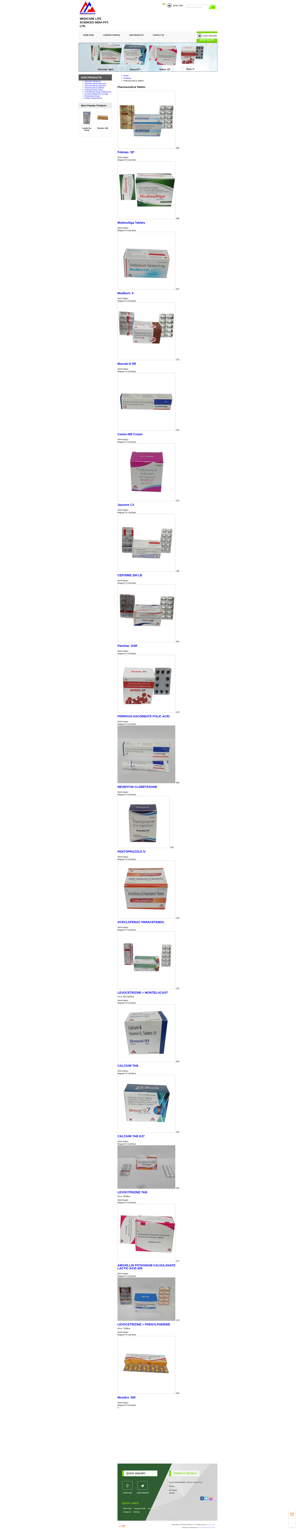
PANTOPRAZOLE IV (131, 851)
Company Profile (111, 35)
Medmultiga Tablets (131, 222)
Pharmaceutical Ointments (95, 84)
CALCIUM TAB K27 (131, 1136)
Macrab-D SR (126, 363)
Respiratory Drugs (92, 96)
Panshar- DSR (127, 645)
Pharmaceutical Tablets (94, 88)
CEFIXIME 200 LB (129, 575)
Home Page (88, 35)
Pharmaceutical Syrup (94, 90)
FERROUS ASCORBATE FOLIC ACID (143, 716)
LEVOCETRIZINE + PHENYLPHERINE (143, 1324)
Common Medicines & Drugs (96, 94)
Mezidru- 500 (103, 128)
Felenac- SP (125, 152)
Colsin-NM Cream (129, 434)
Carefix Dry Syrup (86, 129)
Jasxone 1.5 (125, 504)
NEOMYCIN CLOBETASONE (137, 786)
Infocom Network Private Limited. (206, 1527)
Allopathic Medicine (93, 81)
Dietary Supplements (93, 98)
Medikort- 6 (125, 293)
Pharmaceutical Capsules (95, 86)
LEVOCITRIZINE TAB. (132, 1192)
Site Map (136, 1512)
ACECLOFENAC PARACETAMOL (140, 922)
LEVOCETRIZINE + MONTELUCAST (142, 992)
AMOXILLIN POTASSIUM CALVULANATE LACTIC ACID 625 (146, 1267)
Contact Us (158, 35)
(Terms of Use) (211, 1524)
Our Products (136, 35)
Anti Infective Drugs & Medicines (98, 92)
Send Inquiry (207, 40)
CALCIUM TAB (127, 1065)
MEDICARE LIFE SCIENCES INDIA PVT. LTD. (94, 22)
